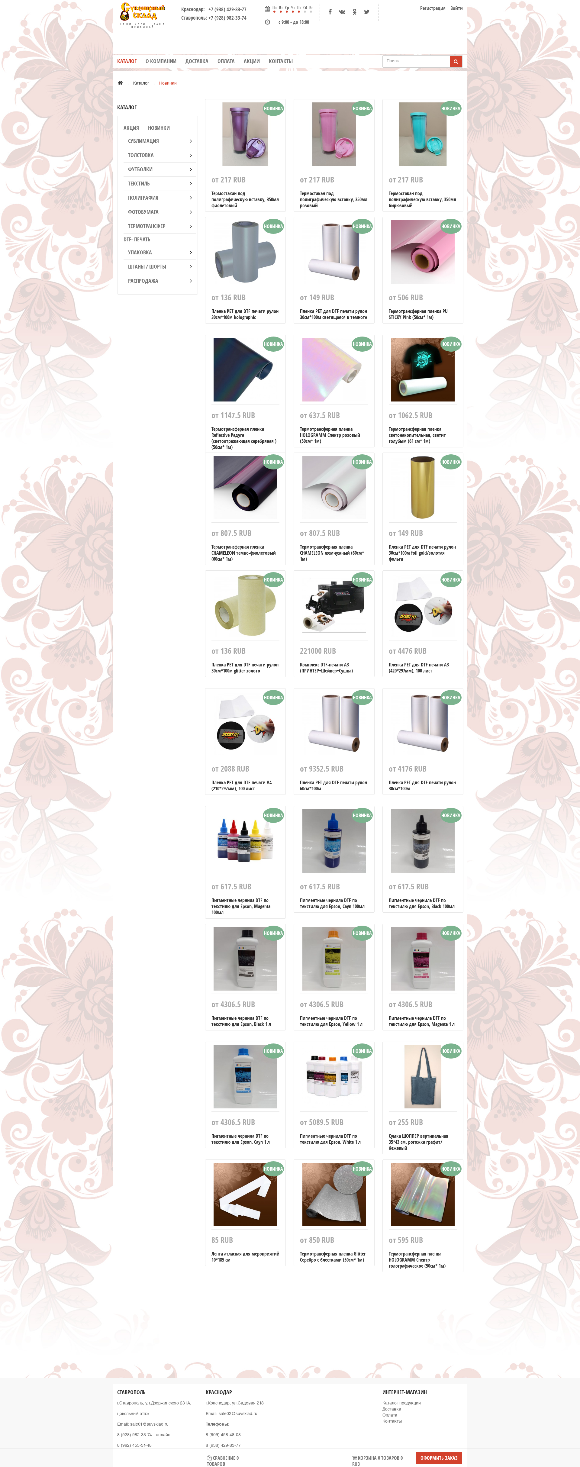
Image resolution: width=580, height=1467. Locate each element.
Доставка (196, 61)
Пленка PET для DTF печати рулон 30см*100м (422, 785)
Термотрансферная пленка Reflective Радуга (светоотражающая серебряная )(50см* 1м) (243, 438)
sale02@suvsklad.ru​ (238, 1414)
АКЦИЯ (131, 128)
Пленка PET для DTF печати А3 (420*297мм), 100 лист (419, 668)
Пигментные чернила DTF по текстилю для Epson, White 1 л (330, 1139)
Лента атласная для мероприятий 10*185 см (245, 1257)
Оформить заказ (439, 1458)
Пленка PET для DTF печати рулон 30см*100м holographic (245, 314)
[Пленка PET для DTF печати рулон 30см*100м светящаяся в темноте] (334, 253)
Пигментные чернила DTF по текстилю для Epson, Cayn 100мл (332, 903)
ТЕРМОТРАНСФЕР (147, 226)
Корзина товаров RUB (377, 1459)
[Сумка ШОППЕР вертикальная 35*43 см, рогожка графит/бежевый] (423, 1078)
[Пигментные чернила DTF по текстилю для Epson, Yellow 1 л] (334, 960)
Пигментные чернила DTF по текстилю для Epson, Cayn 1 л (240, 1139)
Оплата (226, 61)
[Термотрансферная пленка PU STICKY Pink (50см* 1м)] (423, 253)
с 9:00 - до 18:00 (294, 22)
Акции (252, 61)
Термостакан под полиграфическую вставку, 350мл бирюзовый (422, 199)
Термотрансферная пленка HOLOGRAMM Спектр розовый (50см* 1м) (330, 435)
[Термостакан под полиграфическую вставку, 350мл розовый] (334, 135)
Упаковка (140, 252)
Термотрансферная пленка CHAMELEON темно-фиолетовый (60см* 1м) (243, 553)
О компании (161, 61)
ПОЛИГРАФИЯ (143, 198)
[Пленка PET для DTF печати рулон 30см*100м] (423, 725)
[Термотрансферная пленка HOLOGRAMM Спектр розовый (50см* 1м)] (334, 371)
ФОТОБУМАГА (143, 212)
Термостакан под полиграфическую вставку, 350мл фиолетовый (245, 199)
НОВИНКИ (159, 128)
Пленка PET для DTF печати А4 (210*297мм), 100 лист (241, 785)
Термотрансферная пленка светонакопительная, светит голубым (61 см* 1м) (417, 435)
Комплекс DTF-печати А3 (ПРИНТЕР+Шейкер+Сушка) (326, 668)
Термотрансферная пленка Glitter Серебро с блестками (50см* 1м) (333, 1257)
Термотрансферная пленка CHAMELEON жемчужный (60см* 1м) (332, 553)
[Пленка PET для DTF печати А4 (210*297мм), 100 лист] (245, 725)
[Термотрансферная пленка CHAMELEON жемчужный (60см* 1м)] (334, 489)
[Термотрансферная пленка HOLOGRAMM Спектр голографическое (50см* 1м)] (423, 1196)
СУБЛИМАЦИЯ (143, 141)
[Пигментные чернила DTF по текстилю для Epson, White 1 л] (334, 1078)
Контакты (281, 61)
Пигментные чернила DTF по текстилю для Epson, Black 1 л (241, 1021)
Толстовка (141, 155)
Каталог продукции (401, 1403)
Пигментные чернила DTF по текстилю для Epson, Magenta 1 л (422, 1021)
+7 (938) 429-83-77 (226, 9)
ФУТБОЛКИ (140, 169)
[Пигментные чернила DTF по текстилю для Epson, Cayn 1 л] (245, 1078)
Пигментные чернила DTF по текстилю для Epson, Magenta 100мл (240, 906)
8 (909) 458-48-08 (223, 1435)
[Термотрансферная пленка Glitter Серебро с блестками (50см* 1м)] (334, 1196)
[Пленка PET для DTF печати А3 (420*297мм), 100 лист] (423, 607)
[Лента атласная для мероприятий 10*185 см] (245, 1196)
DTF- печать (137, 239)
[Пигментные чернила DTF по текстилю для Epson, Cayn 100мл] (334, 842)
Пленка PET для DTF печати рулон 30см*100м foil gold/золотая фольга (422, 553)
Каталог (127, 61)
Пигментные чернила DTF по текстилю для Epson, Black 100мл (422, 903)
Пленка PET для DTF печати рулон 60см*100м (333, 785)
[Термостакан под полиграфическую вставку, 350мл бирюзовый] (423, 135)
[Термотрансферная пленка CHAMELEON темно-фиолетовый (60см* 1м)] (245, 489)
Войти (456, 8)
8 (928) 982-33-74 (134, 1435)
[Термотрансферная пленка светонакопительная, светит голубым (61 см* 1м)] (423, 371)
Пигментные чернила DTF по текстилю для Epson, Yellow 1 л (331, 1021)
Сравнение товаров (223, 1459)
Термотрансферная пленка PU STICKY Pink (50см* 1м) (418, 314)
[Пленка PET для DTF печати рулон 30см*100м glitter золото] (245, 607)
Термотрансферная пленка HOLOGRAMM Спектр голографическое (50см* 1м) (417, 1260)
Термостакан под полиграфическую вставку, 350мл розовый (333, 199)
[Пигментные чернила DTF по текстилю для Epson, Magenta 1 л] (423, 960)
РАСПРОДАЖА (143, 281)
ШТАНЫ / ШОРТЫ (147, 266)
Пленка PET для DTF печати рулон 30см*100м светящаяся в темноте (333, 314)
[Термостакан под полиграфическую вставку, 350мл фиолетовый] (245, 135)
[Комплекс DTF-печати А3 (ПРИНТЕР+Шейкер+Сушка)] (334, 607)
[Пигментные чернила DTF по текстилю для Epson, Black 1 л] (245, 960)
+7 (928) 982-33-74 (227, 17)
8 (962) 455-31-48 (134, 1446)
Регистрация (433, 8)
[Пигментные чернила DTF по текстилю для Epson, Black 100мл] (423, 842)
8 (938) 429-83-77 (223, 1446)
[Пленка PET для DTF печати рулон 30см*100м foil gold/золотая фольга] (423, 489)
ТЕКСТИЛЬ (139, 183)
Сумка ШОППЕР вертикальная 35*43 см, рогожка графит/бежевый (418, 1142)
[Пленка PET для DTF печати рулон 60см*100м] (334, 725)
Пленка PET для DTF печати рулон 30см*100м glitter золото (245, 668)
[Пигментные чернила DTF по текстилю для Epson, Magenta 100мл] (245, 842)
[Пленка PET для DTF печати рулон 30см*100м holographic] (245, 253)
